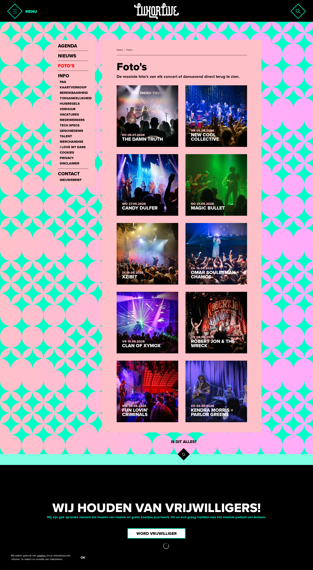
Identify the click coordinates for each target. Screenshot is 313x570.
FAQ (63, 82)
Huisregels (70, 104)
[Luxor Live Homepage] (156, 11)
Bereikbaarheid (74, 93)
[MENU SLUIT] (13, 10)
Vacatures (69, 114)
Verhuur (68, 109)
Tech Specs (70, 125)
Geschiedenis (71, 131)
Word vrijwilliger (156, 533)
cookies (41, 555)
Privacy (67, 158)
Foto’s (66, 66)
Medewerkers (72, 120)
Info (63, 76)
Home (120, 50)
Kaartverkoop (73, 87)
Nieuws (67, 56)
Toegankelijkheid (74, 98)
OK (83, 557)
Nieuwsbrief (71, 180)
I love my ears (73, 147)
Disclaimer (69, 163)
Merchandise (71, 142)
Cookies (67, 152)
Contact (69, 174)
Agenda (67, 46)
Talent (66, 136)
